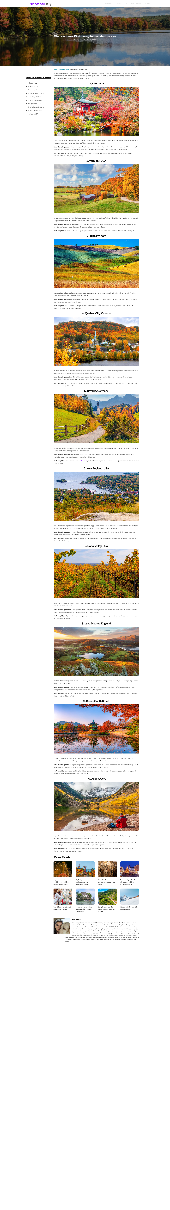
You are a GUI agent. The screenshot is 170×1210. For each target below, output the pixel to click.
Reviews (138, 4)
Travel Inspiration (64, 69)
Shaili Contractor (76, 919)
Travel (85, 32)
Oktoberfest (83, 461)
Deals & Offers (129, 4)
